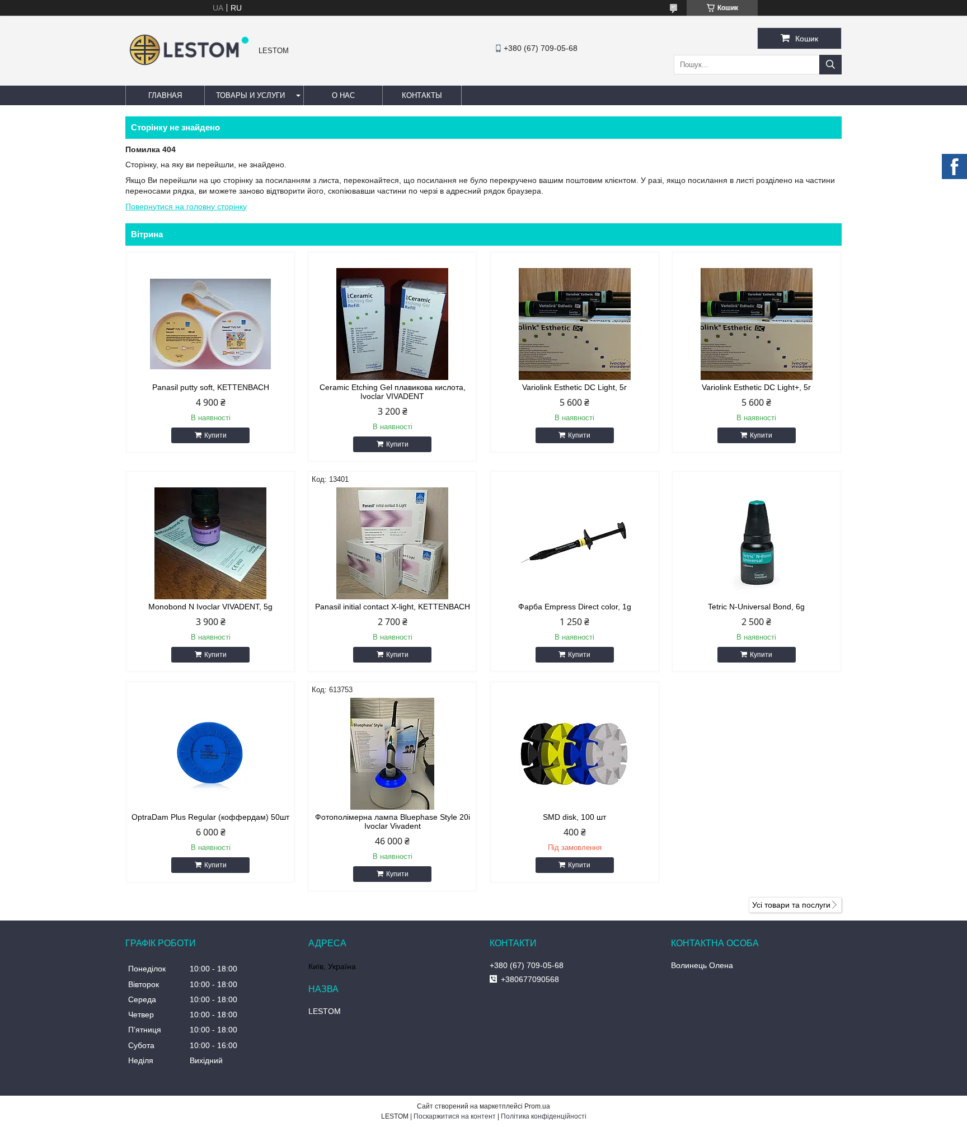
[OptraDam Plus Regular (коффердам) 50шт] (210, 754)
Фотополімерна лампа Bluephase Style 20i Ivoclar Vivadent (392, 821)
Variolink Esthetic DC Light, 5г (574, 387)
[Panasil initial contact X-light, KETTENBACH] (392, 543)
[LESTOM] (189, 66)
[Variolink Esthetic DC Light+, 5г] (756, 324)
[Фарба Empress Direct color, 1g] (574, 543)
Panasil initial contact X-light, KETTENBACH (392, 606)
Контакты (422, 95)
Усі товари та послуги (791, 904)
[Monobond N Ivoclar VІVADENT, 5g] (210, 543)
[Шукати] (830, 64)
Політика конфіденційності (543, 1116)
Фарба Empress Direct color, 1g (574, 606)
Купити (215, 435)
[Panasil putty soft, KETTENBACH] (210, 324)
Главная (165, 95)
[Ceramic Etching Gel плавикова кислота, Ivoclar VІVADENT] (392, 324)
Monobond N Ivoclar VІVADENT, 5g (210, 606)
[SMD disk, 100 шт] (574, 754)
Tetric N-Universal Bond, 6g (756, 606)
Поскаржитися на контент (455, 1116)
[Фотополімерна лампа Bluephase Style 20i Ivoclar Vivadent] (392, 754)
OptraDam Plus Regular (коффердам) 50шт (210, 817)
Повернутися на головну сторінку (186, 206)
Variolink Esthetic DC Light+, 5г (756, 387)
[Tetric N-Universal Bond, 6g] (756, 543)
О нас (343, 95)
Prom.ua (537, 1106)
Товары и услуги (250, 95)
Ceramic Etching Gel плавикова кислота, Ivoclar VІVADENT (393, 392)
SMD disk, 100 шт (574, 817)
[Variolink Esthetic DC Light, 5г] (574, 324)
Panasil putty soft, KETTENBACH (210, 387)
